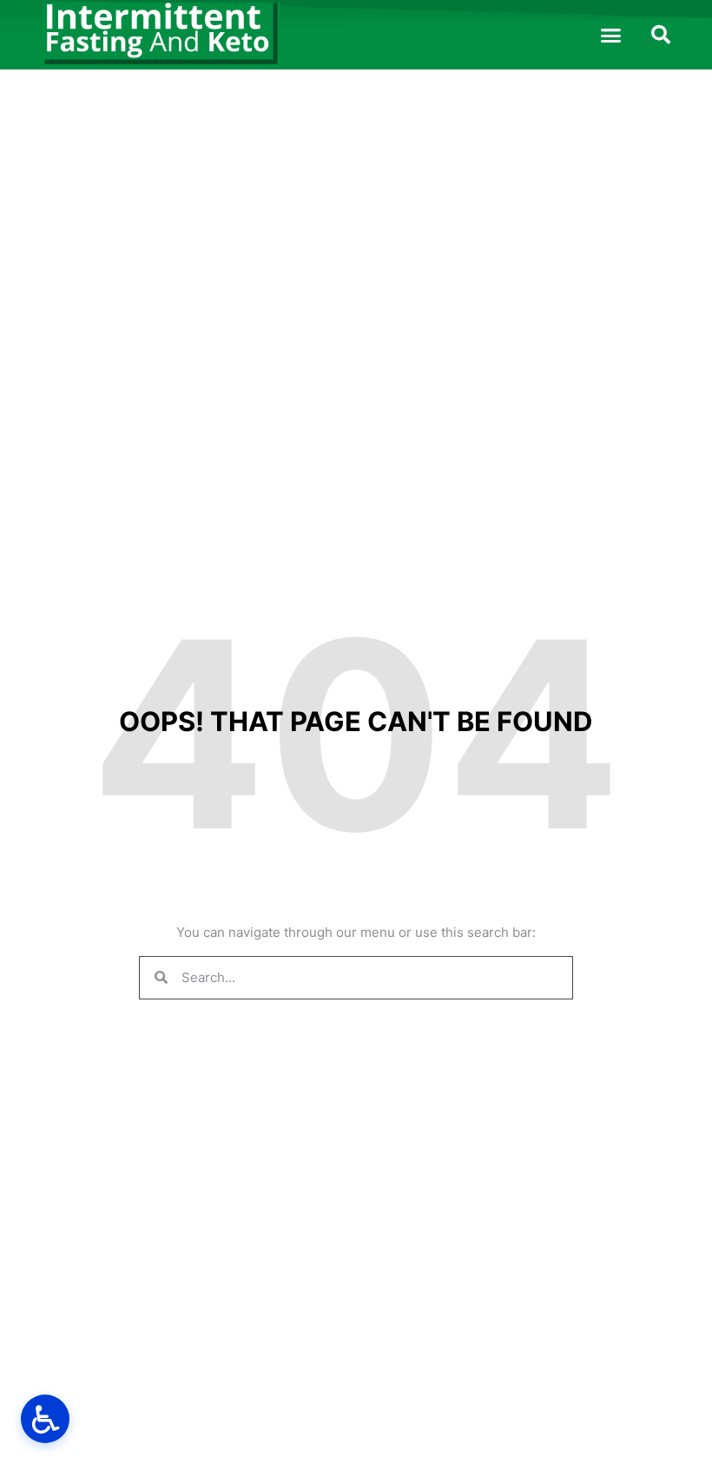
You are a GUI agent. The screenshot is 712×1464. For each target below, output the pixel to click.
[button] (611, 34)
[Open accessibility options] (45, 1419)
